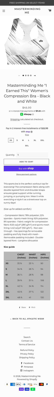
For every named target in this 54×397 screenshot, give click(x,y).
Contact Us (27, 341)
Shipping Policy (27, 357)
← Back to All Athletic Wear (27, 319)
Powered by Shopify (27, 379)
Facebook (28, 363)
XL (35, 140)
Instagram (28, 370)
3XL (27, 146)
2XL (42, 140)
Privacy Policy (27, 354)
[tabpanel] (27, 42)
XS (11, 140)
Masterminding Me (27, 10)
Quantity (10, 155)
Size (27, 135)
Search (27, 337)
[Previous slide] (19, 75)
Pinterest (28, 367)
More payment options (26, 174)
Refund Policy (27, 350)
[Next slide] (35, 75)
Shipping (15, 119)
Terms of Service (27, 344)
